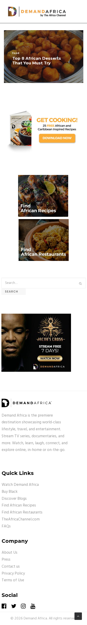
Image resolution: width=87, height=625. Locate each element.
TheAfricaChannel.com (21, 519)
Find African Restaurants (22, 512)
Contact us (11, 566)
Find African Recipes (19, 505)
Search (13, 291)
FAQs (6, 526)
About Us (9, 552)
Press (6, 559)
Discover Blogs (14, 499)
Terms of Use (13, 580)
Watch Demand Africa (20, 485)
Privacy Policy (13, 573)
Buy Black (10, 492)
